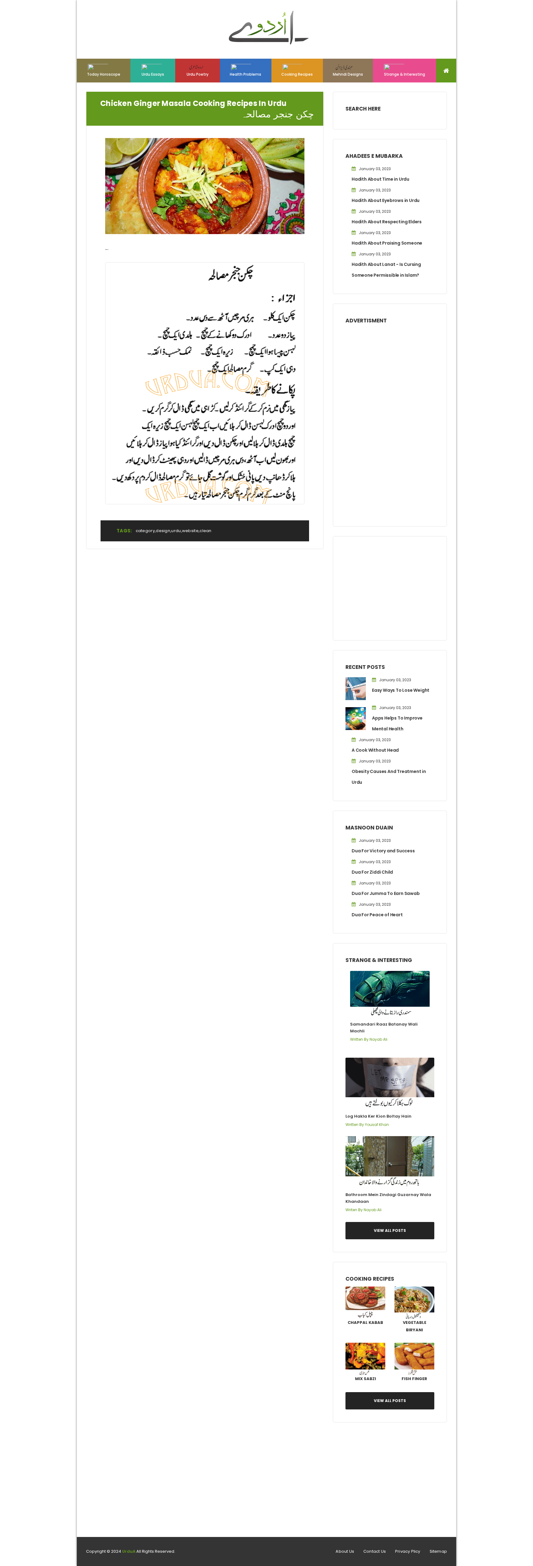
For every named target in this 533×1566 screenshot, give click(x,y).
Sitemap (438, 1551)
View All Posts (390, 1230)
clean (206, 531)
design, (163, 531)
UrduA (128, 1551)
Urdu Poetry (198, 74)
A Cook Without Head (375, 750)
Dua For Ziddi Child (372, 872)
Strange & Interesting (404, 74)
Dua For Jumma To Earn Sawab (386, 893)
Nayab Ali (378, 1039)
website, (191, 531)
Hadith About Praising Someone (387, 243)
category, (146, 531)
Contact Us (374, 1551)
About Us (345, 1551)
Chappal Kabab (365, 1322)
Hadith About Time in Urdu (380, 179)
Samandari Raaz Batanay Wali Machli (384, 1027)
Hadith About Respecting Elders (387, 222)
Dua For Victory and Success (383, 851)
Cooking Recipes (297, 74)
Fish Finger (414, 1379)
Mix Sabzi (365, 1379)
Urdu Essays (153, 74)
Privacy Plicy (407, 1551)
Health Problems (245, 74)
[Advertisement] (389, 421)
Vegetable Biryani (414, 1326)
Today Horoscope (103, 74)
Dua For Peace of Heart (377, 915)
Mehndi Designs (348, 74)
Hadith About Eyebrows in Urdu (385, 200)
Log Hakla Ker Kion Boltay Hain (378, 1116)
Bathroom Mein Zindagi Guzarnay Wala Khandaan (388, 1198)
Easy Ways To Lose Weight (400, 690)
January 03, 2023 (375, 168)
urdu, (176, 531)
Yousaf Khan (377, 1124)
